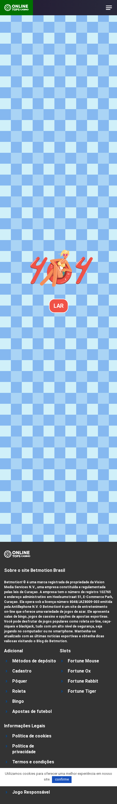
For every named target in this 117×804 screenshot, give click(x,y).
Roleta (19, 691)
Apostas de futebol (32, 711)
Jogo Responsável (31, 792)
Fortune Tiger (82, 691)
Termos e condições (33, 761)
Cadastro (22, 671)
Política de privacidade (24, 748)
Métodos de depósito (34, 660)
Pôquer (19, 681)
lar (59, 306)
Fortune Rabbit (83, 681)
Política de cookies (31, 736)
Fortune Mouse (83, 660)
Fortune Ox (79, 671)
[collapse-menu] (109, 7)
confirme (62, 779)
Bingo (18, 701)
